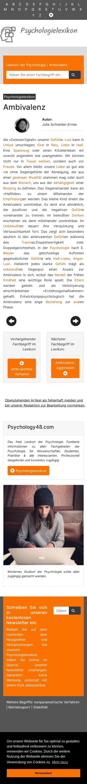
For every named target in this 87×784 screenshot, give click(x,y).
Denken (78, 215)
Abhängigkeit (64, 183)
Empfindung (12, 199)
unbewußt (11, 269)
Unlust (8, 145)
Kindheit (9, 280)
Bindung (9, 188)
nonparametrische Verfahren (56, 702)
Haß (79, 145)
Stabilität (40, 707)
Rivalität (35, 177)
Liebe (65, 145)
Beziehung (54, 302)
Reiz (54, 145)
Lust (68, 139)
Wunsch (24, 183)
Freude (8, 167)
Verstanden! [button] (43, 773)
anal (76, 302)
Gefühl (55, 139)
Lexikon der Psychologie (26, 65)
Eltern (79, 280)
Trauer (31, 161)
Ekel (40, 145)
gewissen (19, 177)
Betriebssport (19, 707)
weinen (44, 161)
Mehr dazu (60, 762)
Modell (60, 275)
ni (4, 172)
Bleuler (8, 253)
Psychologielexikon (30, 471)
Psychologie (59, 248)
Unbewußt (11, 226)
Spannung (21, 150)
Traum (26, 242)
